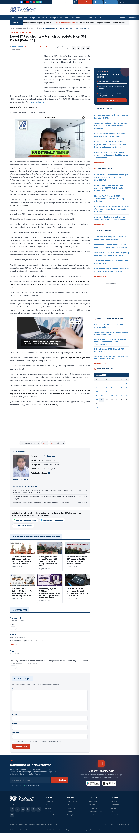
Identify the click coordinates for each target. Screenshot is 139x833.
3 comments (15, 50)
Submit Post (111, 2)
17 (97, 395)
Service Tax (43, 18)
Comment (16, 688)
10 (97, 391)
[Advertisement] (26, 76)
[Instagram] (34, 2)
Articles (38, 28)
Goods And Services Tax (30, 443)
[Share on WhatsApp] (83, 48)
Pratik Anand (17, 47)
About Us (114, 801)
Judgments (93, 808)
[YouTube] (27, 2)
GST (84, 18)
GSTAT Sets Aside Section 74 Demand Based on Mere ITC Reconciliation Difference (110, 126)
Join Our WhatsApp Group (26, 520)
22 (121, 395)
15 (121, 391)
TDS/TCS (48, 811)
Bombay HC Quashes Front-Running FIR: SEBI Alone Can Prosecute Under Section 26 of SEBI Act (111, 177)
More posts (99, 163)
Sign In (123, 2)
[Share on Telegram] (88, 48)
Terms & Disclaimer (122, 824)
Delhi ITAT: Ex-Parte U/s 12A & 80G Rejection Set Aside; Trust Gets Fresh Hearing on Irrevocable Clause (110, 144)
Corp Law (132, 18)
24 (97, 400)
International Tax (50, 815)
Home (13, 18)
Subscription (86, 2)
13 (111, 391)
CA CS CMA (93, 18)
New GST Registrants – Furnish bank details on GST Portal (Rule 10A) (48, 38)
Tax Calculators (94, 815)
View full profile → (20, 480)
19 (107, 395)
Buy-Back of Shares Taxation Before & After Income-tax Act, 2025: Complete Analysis (44, 497)
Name (15, 714)
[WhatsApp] (37, 2)
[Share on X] (74, 48)
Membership (115, 815)
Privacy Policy (109, 824)
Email (15, 723)
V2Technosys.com (50, 824)
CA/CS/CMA (71, 815)
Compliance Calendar (97, 811)
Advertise (114, 808)
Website (15, 732)
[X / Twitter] (24, 2)
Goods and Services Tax (24, 28)
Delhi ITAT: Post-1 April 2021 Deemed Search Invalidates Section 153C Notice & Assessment (111, 155)
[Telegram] (40, 2)
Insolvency (70, 811)
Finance (122, 18)
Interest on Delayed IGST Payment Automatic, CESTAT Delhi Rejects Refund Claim (109, 188)
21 (116, 395)
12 (107, 391)
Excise (67, 18)
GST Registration (58, 443)
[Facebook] (21, 2)
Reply (13, 628)
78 (49, 473)
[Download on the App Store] (109, 783)
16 (126, 391)
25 (102, 400)
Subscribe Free (60, 780)
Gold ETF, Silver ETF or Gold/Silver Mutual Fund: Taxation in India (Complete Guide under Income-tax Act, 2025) (42, 491)
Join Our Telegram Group (53, 520)
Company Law (56, 18)
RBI (109, 18)
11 (101, 391)
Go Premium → (112, 100)
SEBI (114, 18)
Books (99, 2)
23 (126, 395)
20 (112, 395)
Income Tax (22, 18)
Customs (76, 18)
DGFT (102, 18)
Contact (113, 811)
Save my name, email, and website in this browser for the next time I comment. (40, 741)
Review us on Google (24, 526)
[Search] (75, 2)
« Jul (96, 408)
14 (116, 391)
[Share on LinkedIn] (78, 48)
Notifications (93, 801)
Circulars (92, 805)
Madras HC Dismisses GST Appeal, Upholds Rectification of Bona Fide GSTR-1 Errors (66, 23)
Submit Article (115, 805)
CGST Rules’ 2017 (38, 102)
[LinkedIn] (31, 2)
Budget (33, 18)
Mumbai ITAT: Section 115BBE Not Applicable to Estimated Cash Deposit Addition (111, 198)
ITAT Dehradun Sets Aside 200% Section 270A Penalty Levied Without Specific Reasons (111, 209)
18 (102, 395)
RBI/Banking (71, 808)
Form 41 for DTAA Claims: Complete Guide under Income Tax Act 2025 (41, 502)
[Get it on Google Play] (93, 783)
